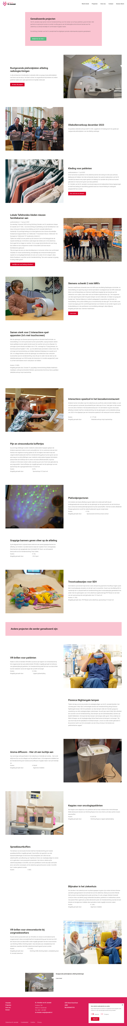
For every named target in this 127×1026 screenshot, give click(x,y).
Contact (111, 4)
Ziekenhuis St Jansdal (11, 1022)
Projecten (95, 4)
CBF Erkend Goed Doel (71, 1003)
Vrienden (8, 1003)
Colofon (33, 1022)
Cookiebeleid (24, 1022)
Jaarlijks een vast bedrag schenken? (22, 264)
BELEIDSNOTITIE (70, 1007)
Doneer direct (120, 4)
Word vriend (85, 4)
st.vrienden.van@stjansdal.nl (43, 1012)
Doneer (7, 1010)
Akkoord (95, 1019)
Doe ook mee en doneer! (77, 193)
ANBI (66, 1005)
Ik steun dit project (17, 84)
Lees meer (73, 313)
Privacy (39, 1022)
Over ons (103, 4)
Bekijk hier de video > (38, 39)
